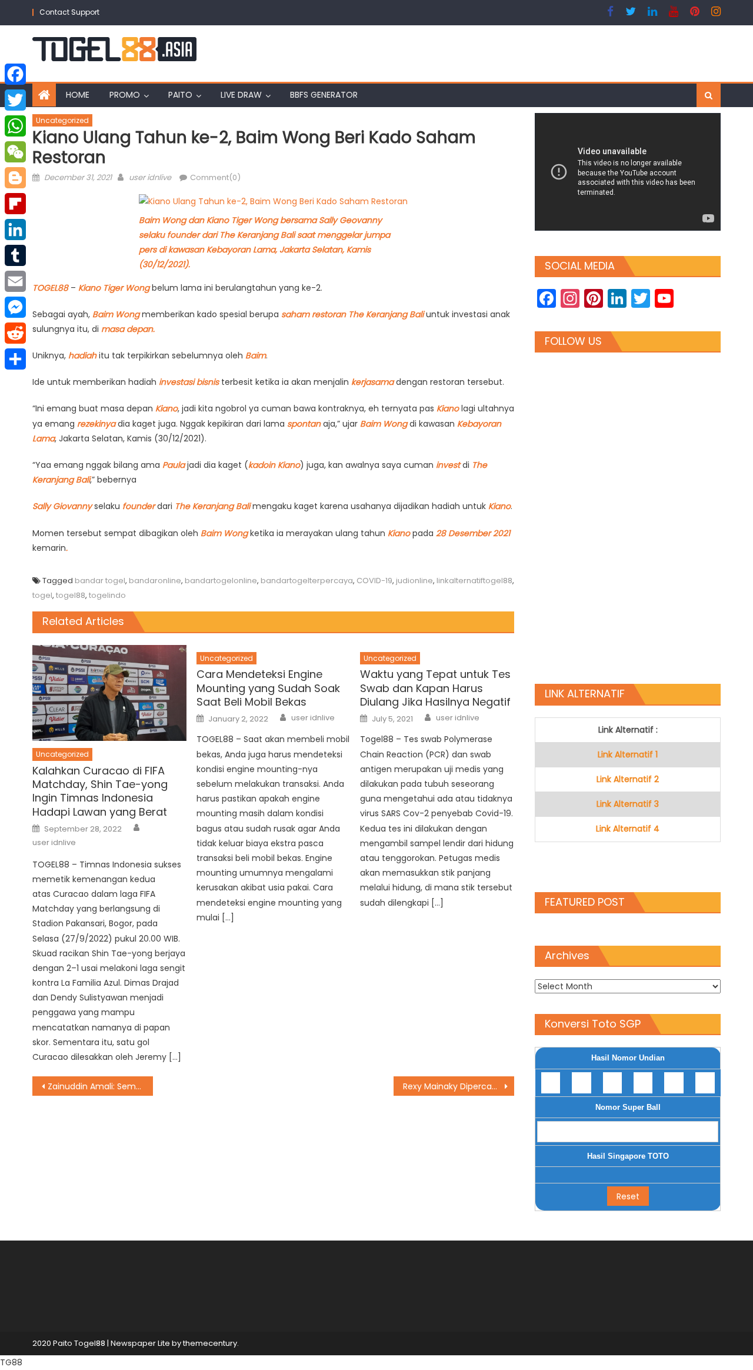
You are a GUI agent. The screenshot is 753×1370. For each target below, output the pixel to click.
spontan (304, 424)
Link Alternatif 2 (628, 779)
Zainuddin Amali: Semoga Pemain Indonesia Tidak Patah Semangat (100, 1086)
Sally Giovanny (62, 506)
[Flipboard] (15, 204)
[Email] (15, 281)
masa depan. (128, 329)
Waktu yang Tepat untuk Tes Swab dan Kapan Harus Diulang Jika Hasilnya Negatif (435, 688)
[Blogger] (15, 178)
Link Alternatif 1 (628, 754)
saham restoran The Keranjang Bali (352, 314)
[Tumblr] (15, 255)
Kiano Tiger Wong (113, 288)
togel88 (70, 595)
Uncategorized (62, 120)
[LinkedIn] (15, 229)
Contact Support (69, 12)
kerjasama (373, 382)
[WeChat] (15, 152)
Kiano (166, 408)
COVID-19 (374, 580)
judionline (414, 580)
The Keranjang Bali (212, 506)
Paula (174, 465)
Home (77, 95)
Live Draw (241, 95)
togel (42, 595)
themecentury (210, 1343)
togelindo (107, 595)
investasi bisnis (189, 382)
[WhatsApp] (15, 126)
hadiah (83, 355)
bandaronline (155, 580)
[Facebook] (15, 74)
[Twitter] (15, 100)
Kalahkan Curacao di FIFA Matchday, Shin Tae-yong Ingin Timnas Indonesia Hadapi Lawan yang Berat (100, 791)
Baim (255, 355)
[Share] (15, 359)
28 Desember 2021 (472, 533)
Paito (180, 95)
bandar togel (100, 580)
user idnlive (150, 177)
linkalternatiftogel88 (474, 580)
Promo (124, 95)
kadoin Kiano (274, 465)
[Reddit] (15, 333)
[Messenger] (15, 307)
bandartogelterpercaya (307, 580)
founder (139, 506)
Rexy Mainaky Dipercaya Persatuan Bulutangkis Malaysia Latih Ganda (458, 1086)
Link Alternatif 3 (628, 804)
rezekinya (97, 424)
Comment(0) (215, 177)
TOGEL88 (51, 288)
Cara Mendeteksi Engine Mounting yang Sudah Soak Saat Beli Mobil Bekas (268, 688)
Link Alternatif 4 (627, 828)
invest (449, 465)
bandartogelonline (221, 580)
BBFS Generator (324, 95)
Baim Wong (115, 314)
